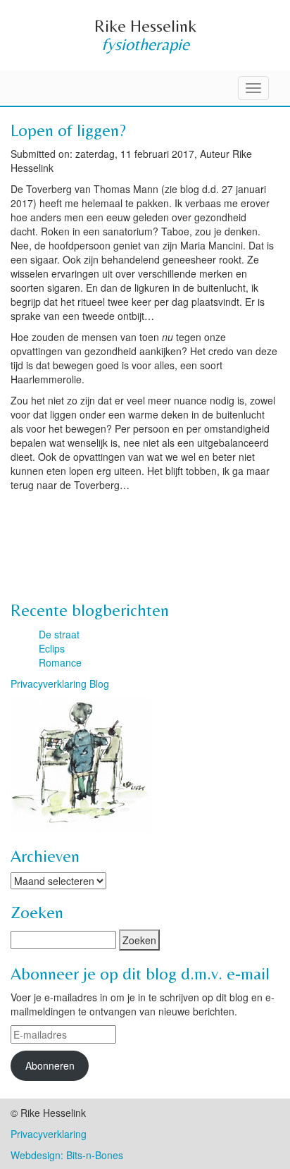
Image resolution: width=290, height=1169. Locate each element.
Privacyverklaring (49, 1134)
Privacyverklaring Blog (60, 683)
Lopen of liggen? (68, 130)
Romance (60, 662)
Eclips (52, 648)
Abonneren (50, 1065)
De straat (59, 634)
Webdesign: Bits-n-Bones (67, 1155)
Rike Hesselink (145, 25)
